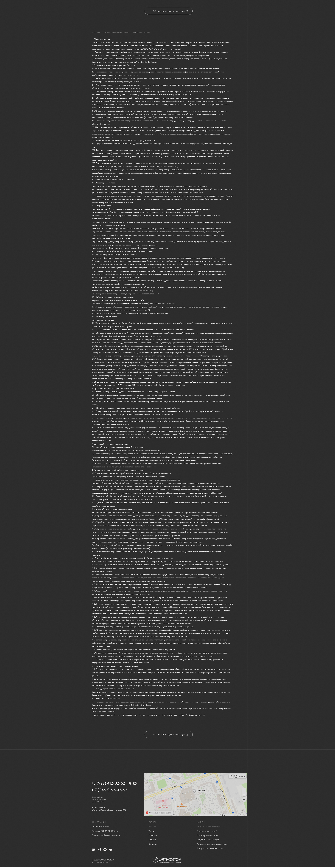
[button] (105, 831)
